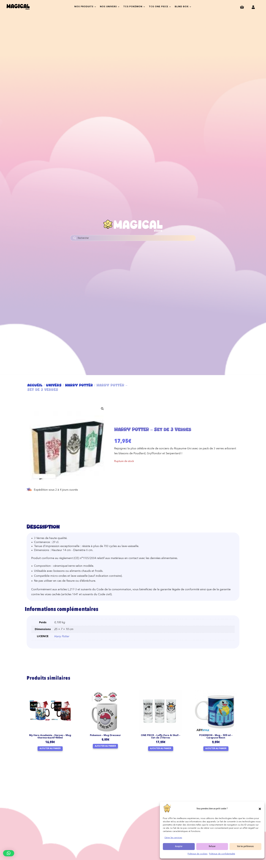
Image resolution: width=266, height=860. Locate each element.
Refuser (212, 846)
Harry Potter (79, 385)
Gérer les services (173, 838)
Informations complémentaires (61, 609)
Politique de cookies (198, 854)
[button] (259, 808)
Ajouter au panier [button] (50, 749)
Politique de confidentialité (222, 854)
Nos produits (83, 7)
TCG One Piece (158, 7)
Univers (54, 385)
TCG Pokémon (132, 7)
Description (43, 526)
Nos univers (108, 7)
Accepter (178, 846)
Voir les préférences (245, 846)
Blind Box (182, 7)
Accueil (34, 385)
